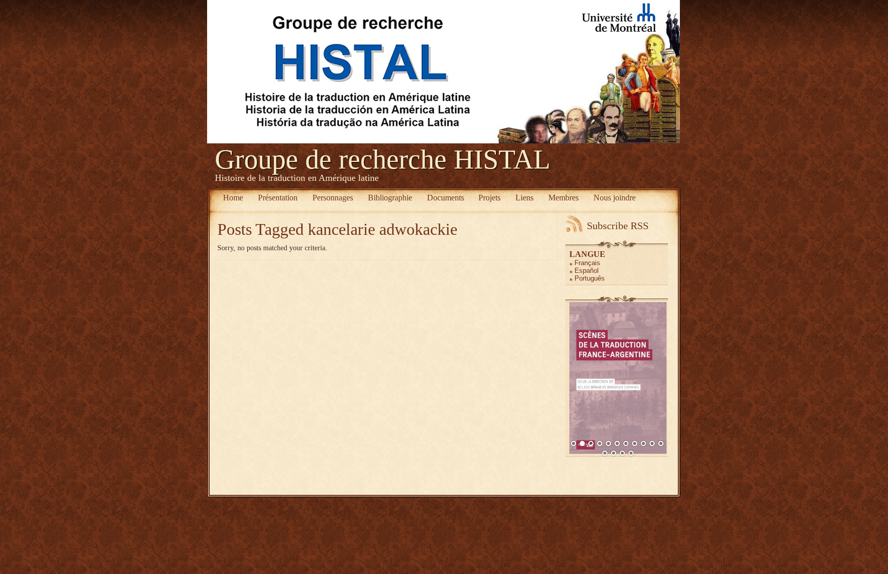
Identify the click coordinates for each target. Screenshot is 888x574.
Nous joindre (615, 197)
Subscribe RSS (618, 225)
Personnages (332, 197)
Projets (489, 197)
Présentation (278, 197)
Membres (563, 197)
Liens (524, 197)
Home (233, 197)
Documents (445, 197)
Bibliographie (390, 197)
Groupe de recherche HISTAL (382, 159)
